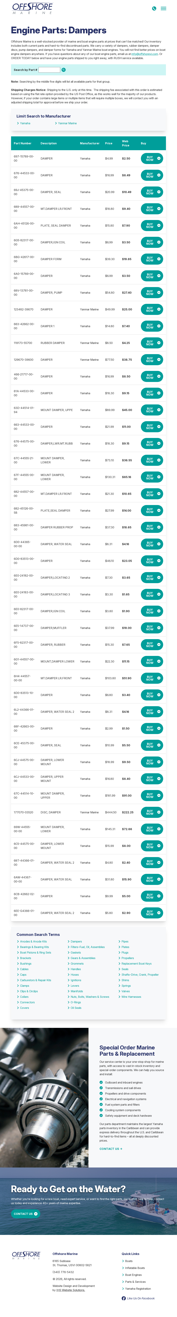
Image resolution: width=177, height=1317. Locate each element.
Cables (24, 969)
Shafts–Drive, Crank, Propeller (140, 974)
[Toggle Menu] (163, 8)
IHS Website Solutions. (70, 1290)
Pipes (125, 941)
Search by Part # (25, 70)
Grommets (77, 963)
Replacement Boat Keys (137, 963)
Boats (129, 1261)
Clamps (24, 985)
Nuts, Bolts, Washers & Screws (90, 996)
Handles (76, 969)
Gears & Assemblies (83, 958)
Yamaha (25, 123)
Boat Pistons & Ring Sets (35, 952)
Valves (126, 991)
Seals (125, 969)
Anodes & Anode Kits (33, 941)
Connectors (27, 1002)
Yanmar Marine (67, 123)
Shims (125, 980)
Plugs (125, 952)
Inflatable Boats (135, 1268)
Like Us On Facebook (141, 1298)
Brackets (25, 958)
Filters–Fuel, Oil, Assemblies (88, 947)
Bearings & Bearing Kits (34, 947)
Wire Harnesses (131, 996)
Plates (125, 947)
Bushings (25, 963)
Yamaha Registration (138, 1288)
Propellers (128, 958)
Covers (24, 1008)
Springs (126, 985)
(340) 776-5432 (63, 1272)
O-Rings (76, 1002)
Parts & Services (135, 1281)
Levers (75, 985)
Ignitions (76, 980)
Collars (24, 996)
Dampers (76, 941)
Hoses (75, 974)
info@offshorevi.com (145, 54)
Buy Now (149, 158)
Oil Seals (76, 1008)
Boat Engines (133, 1275)
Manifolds (77, 991)
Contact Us (109, 1149)
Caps (23, 974)
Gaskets (76, 952)
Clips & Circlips (29, 991)
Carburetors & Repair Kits (35, 980)
